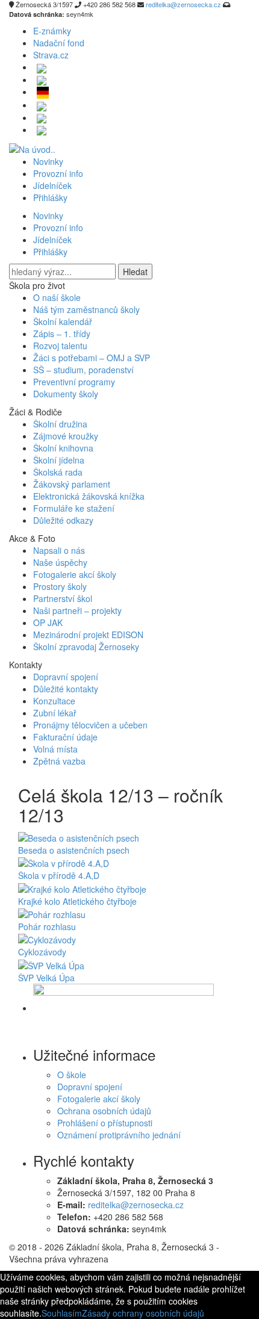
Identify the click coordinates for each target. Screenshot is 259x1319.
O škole (71, 1075)
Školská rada (58, 472)
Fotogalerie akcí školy (74, 574)
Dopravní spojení (65, 677)
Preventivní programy (74, 382)
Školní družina (60, 424)
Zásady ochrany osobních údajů (143, 1313)
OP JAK (48, 622)
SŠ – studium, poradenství (83, 370)
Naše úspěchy (60, 562)
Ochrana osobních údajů (104, 1111)
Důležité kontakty (65, 689)
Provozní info (58, 173)
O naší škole (57, 297)
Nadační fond (58, 43)
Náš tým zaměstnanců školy (86, 309)
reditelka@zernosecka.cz (136, 1205)
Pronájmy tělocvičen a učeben (90, 725)
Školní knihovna (63, 448)
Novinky (48, 161)
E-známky (52, 31)
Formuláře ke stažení (73, 508)
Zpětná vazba (59, 761)
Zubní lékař (54, 713)
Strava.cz (51, 55)
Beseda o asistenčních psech (74, 850)
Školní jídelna (58, 460)
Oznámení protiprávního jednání (119, 1135)
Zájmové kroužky (65, 436)
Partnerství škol (62, 598)
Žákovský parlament (71, 484)
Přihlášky (50, 197)
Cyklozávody (42, 952)
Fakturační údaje (65, 737)
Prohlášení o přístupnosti (104, 1123)
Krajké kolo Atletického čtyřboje (77, 901)
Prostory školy (60, 586)
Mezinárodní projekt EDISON (88, 634)
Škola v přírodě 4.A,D (58, 875)
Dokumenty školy (65, 394)
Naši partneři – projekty (77, 610)
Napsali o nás (59, 550)
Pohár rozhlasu (47, 926)
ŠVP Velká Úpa (46, 978)
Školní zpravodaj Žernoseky (86, 647)
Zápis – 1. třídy (61, 333)
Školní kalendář (62, 321)
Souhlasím (62, 1313)
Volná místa (55, 749)
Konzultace (54, 701)
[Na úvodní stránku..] (32, 147)
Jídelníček (52, 185)
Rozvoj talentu (60, 346)
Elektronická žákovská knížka (89, 496)
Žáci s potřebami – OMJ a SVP (91, 358)
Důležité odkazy (63, 520)
